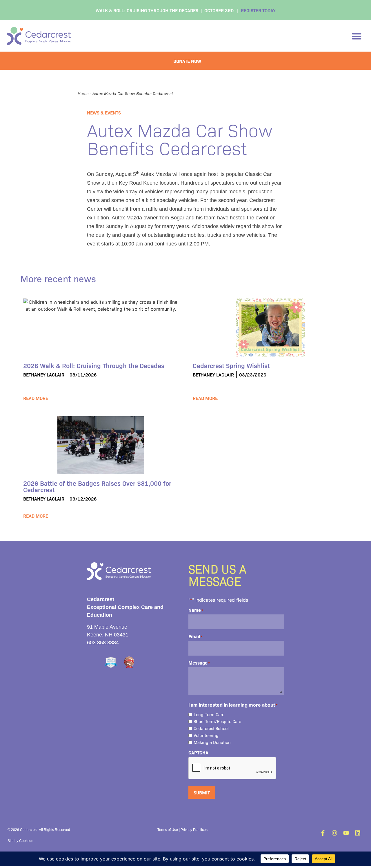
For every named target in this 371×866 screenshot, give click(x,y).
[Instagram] (334, 833)
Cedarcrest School (211, 728)
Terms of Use (167, 830)
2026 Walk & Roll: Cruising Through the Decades (93, 365)
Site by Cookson (20, 841)
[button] (357, 36)
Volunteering (206, 735)
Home (83, 93)
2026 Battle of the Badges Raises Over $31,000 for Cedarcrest (97, 486)
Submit (202, 792)
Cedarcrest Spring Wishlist (231, 365)
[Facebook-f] (323, 833)
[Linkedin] (357, 833)
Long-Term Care (209, 714)
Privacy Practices (194, 830)
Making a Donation (212, 742)
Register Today (258, 10)
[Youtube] (346, 833)
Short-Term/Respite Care (217, 721)
